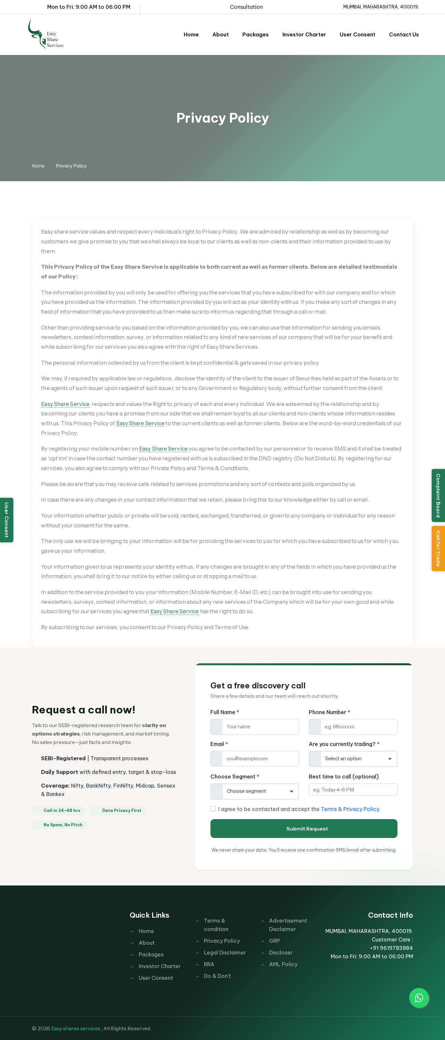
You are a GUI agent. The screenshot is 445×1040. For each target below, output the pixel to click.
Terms (329, 809)
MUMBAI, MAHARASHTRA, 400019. (380, 7)
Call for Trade (438, 549)
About (220, 34)
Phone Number (329, 712)
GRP (274, 941)
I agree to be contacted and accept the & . (299, 809)
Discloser (281, 952)
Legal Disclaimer (225, 952)
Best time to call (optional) (344, 776)
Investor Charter (304, 34)
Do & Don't (217, 976)
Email (219, 744)
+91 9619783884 (391, 948)
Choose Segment (234, 776)
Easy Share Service (65, 404)
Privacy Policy (361, 809)
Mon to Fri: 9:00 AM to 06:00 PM (87, 7)
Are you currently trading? (344, 744)
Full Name (224, 712)
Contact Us (404, 34)
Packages (255, 34)
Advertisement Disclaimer (288, 924)
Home (191, 34)
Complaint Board (438, 495)
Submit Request (307, 828)
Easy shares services (75, 1028)
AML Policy (283, 964)
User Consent (7, 520)
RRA (209, 964)
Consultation (246, 7)
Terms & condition (216, 924)
